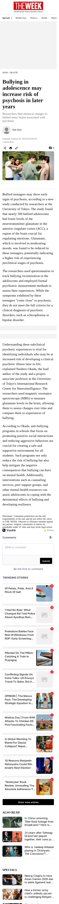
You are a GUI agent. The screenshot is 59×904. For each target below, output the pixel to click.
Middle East (21, 18)
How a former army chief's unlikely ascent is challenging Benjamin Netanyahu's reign (39, 895)
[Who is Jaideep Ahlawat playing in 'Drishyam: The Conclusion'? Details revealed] (12, 851)
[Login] (49, 8)
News (5, 72)
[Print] (10, 148)
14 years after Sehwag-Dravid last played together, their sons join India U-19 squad (39, 837)
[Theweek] (28, 6)
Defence (34, 18)
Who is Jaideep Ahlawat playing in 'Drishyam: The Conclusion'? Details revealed (39, 852)
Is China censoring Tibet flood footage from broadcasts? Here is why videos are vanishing (39, 825)
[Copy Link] (16, 148)
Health (44, 18)
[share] (4, 148)
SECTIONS (4, 8)
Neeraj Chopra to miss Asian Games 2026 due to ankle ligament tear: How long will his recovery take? (39, 882)
